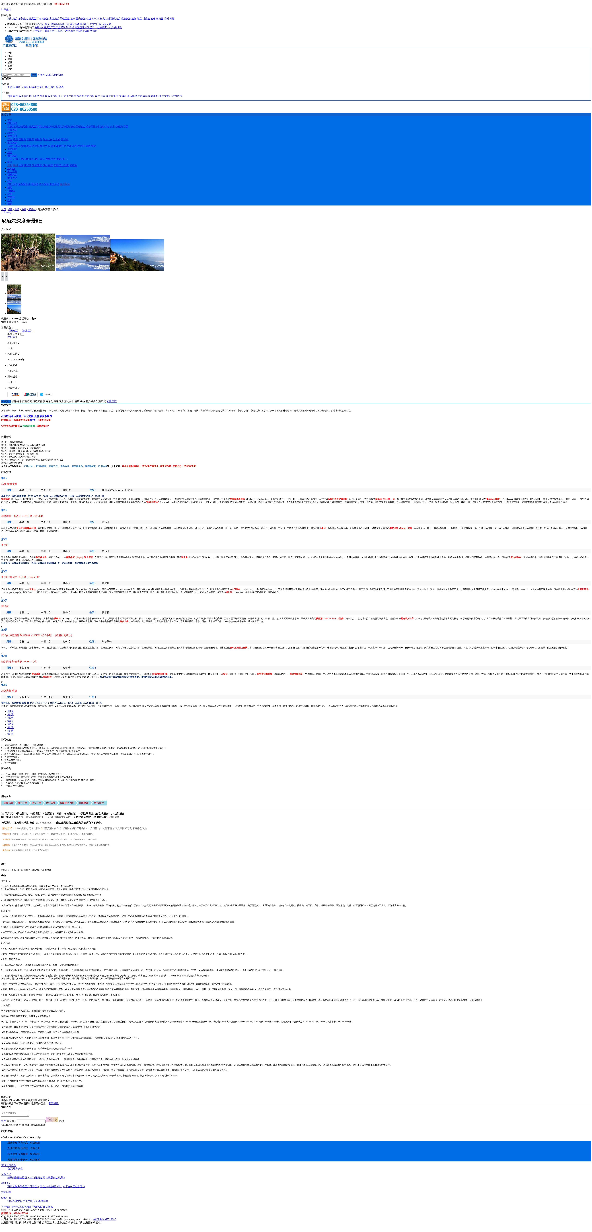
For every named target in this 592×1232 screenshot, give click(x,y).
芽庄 (15, 139)
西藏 (48, 159)
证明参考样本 (40, 1201)
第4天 (10, 721)
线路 (133, 18)
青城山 (123, 96)
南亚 (53, 146)
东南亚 (159, 18)
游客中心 (6, 1198)
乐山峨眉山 (21, 126)
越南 (97, 96)
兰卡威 (56, 139)
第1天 (10, 711)
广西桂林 (23, 159)
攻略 (152, 18)
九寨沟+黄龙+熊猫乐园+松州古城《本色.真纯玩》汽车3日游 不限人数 (73, 24)
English (95, 18)
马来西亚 (37, 165)
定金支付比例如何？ (51, 1186)
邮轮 (172, 18)
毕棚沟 (119, 126)
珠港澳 (152, 96)
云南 (15, 159)
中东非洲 (167, 96)
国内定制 (90, 96)
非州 (74, 146)
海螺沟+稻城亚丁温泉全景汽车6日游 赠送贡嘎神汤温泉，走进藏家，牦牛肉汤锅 (78, 27)
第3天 (10, 717)
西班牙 (27, 165)
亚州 (9, 165)
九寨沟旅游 (57, 74)
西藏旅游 (115, 18)
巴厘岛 (22, 139)
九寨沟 (41, 74)
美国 (47, 87)
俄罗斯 (54, 87)
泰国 (26, 87)
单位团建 (65, 18)
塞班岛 (64, 139)
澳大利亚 (61, 146)
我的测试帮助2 (15, 1168)
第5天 (10, 724)
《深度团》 (26, 330)
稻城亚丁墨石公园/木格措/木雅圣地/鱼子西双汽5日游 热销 (66, 30)
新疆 (59, 159)
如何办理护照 (14, 1201)
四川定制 (53, 96)
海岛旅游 (44, 18)
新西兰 (73, 165)
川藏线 (146, 18)
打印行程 (6, 212)
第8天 (10, 734)
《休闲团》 (13, 330)
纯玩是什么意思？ (55, 1177)
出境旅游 (54, 18)
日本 (45, 165)
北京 (31, 159)
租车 (72, 18)
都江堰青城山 (77, 126)
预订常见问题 (8, 1165)
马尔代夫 (47, 139)
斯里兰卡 (45, 146)
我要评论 (54, 1103)
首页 (9, 120)
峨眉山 (19, 87)
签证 (88, 18)
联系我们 (27, 1207)
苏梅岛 (38, 139)
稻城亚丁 (33, 18)
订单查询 (6, 9)
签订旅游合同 (37, 1177)
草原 (125, 126)
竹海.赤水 (109, 126)
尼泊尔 (35, 146)
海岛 (61, 87)
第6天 (10, 727)
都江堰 (43, 96)
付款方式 (6, 1174)
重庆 (42, 159)
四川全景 (34, 96)
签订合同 (6, 1183)
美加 (69, 146)
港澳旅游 (126, 18)
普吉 (9, 139)
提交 (3, 1121)
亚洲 (60, 96)
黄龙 (48, 74)
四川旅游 (12, 18)
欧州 (166, 18)
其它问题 (6, 1192)
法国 (20, 165)
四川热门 (24, 96)
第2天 (10, 714)
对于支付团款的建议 (74, 1186)
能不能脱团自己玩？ (18, 1177)
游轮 (93, 146)
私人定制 (105, 18)
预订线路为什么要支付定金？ (23, 1186)
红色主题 (69, 96)
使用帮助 (38, 1207)
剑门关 (100, 126)
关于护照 (28, 1201)
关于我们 (6, 1207)
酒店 (139, 18)
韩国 (29, 146)
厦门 (37, 159)
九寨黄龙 (23, 18)
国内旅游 (81, 18)
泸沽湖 (53, 126)
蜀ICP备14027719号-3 (104, 1219)
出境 (158, 96)
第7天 (10, 730)
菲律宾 (30, 139)
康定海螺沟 (63, 126)
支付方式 (17, 1207)
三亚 (9, 159)
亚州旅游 (65, 184)
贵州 (10, 96)
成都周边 (177, 96)
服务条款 (48, 1207)
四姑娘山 (44, 126)
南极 (88, 146)
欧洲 (42, 87)
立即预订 (12, 337)
